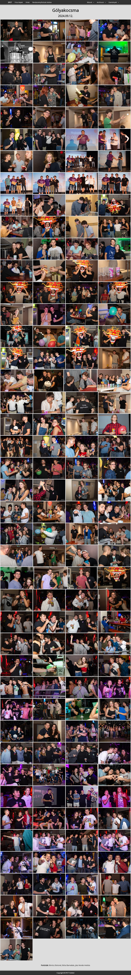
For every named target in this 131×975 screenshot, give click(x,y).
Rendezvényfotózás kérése (42, 2)
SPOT (10, 2)
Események (113, 2)
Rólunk (90, 2)
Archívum (100, 2)
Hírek (28, 2)
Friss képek (19, 2)
